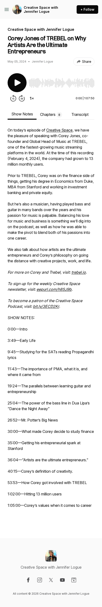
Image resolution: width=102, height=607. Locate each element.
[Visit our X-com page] (51, 580)
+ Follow (87, 9)
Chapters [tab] (50, 114)
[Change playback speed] (32, 98)
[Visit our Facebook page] (28, 580)
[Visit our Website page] (73, 580)
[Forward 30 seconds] (22, 98)
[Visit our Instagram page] (39, 580)
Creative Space (59, 130)
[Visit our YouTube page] (62, 580)
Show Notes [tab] (22, 114)
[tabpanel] (51, 325)
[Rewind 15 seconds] (13, 98)
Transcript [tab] (79, 114)
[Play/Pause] (17, 82)
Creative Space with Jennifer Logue (41, 9)
